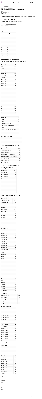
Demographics (15, 2)
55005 (2, 389)
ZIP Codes (30, 2)
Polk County (14, 24)
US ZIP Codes (3, 378)
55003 (2, 387)
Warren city (6, 25)
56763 (2, 384)
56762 (2, 382)
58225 (2, 385)
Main (1, 6)
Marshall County (9, 24)
